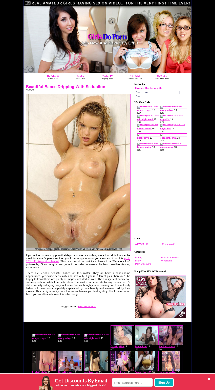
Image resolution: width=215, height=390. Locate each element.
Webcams (166, 260)
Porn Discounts (87, 306)
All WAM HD (141, 244)
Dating (138, 257)
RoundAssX (168, 244)
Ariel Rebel (135, 76)
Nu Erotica (162, 76)
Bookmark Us (153, 88)
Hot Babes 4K (53, 76)
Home (139, 88)
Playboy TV (107, 76)
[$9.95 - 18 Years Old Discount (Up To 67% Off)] (107, 72)
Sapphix (80, 76)
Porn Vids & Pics (170, 257)
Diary (138, 260)
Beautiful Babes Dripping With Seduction (65, 86)
